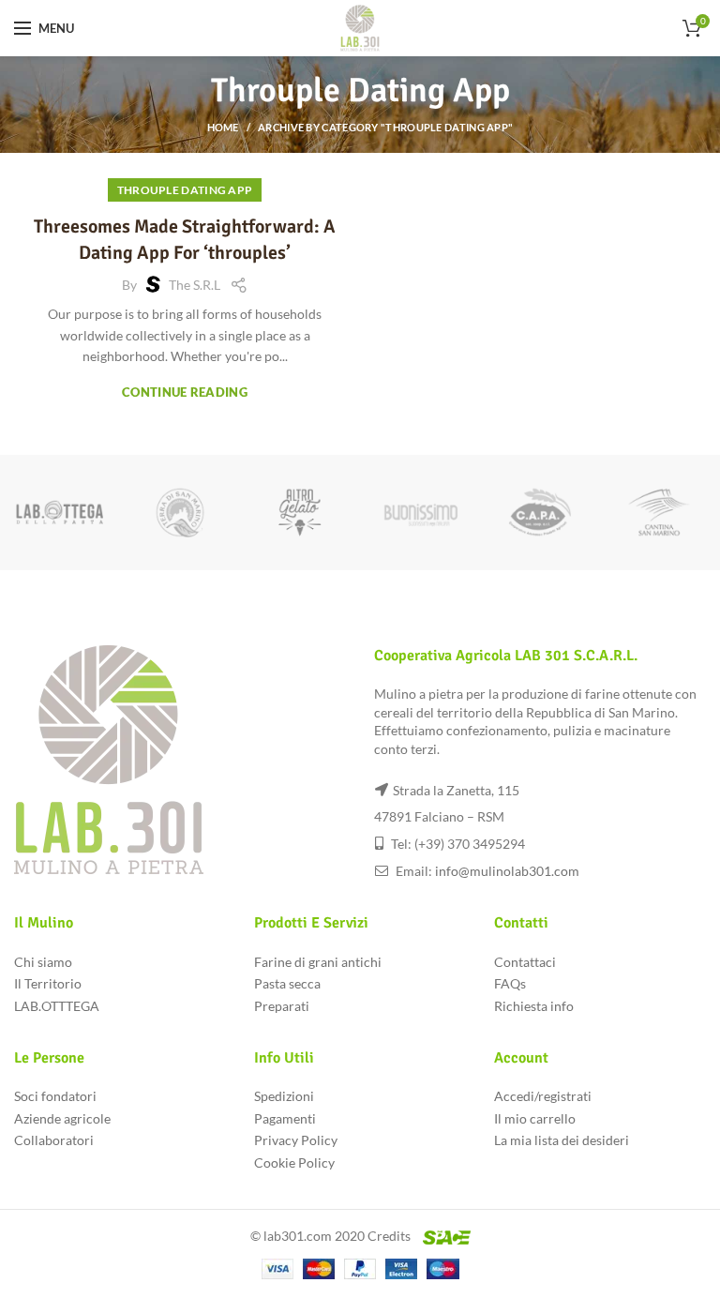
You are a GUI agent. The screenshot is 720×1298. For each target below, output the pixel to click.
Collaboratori (54, 1140)
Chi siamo (43, 962)
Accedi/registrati (543, 1096)
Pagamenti (285, 1118)
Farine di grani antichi (318, 962)
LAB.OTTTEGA (56, 1006)
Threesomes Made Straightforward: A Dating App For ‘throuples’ (185, 239)
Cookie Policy (294, 1162)
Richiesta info (534, 1006)
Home (223, 127)
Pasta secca (287, 983)
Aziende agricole (62, 1118)
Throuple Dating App (185, 190)
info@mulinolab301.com (507, 871)
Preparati (281, 1006)
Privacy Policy (296, 1140)
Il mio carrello (535, 1118)
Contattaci (525, 962)
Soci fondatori (55, 1096)
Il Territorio (48, 983)
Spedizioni (284, 1096)
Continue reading (185, 392)
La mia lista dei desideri (561, 1140)
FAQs (510, 983)
